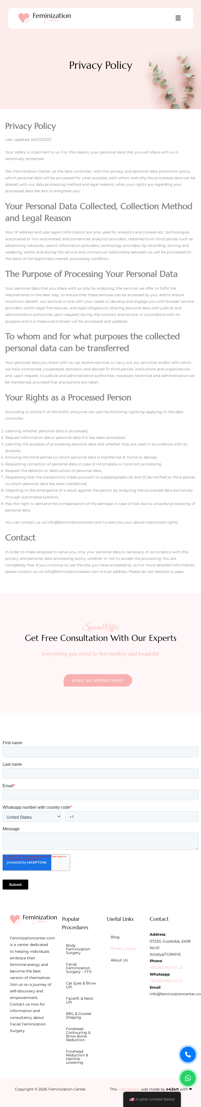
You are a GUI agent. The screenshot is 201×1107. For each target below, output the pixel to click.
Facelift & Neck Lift (79, 1000)
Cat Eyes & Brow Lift (81, 985)
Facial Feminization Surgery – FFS (79, 968)
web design (128, 1089)
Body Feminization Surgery (78, 949)
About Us (119, 960)
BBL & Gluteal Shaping (78, 1015)
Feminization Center (67, 1089)
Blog (115, 937)
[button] (178, 18)
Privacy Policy (124, 948)
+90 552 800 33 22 (166, 967)
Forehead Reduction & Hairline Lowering (77, 1057)
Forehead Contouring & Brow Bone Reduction (78, 1034)
